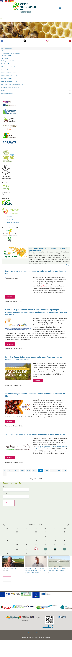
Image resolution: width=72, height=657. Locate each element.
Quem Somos (5, 50)
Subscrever (8, 503)
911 (65, 470)
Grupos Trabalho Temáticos (8, 72)
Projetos (10, 219)
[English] (1, 1)
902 (10, 470)
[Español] (12, 1)
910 (59, 470)
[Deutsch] (6, 1)
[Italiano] (8, 1)
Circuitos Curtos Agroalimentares (10, 87)
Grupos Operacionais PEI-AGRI (9, 75)
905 (28, 470)
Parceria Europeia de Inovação (9, 81)
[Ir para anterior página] (4, 470)
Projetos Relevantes (6, 78)
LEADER (3, 90)
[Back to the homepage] (24, 8)
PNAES (9, 216)
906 (34, 470)
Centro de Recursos (6, 69)
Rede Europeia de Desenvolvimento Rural (12, 84)
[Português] (10, 1)
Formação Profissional (7, 93)
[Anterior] (66, 265)
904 (22, 470)
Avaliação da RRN (6, 55)
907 (40, 470)
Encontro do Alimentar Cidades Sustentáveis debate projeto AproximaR (35, 434)
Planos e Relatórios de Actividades (11, 53)
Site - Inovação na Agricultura (9, 66)
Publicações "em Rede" (7, 61)
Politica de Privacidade (36, 633)
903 (16, 470)
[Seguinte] (68, 265)
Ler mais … (9, 297)
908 (46, 470)
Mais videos (6, 578)
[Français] (3, 1)
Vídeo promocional (13, 222)
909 (53, 470)
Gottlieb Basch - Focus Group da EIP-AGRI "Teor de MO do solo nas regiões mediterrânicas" (35, 570)
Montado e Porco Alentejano (10, 568)
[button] (60, 8)
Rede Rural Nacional (6, 48)
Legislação (5, 58)
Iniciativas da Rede (6, 63)
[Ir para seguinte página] (4, 474)
